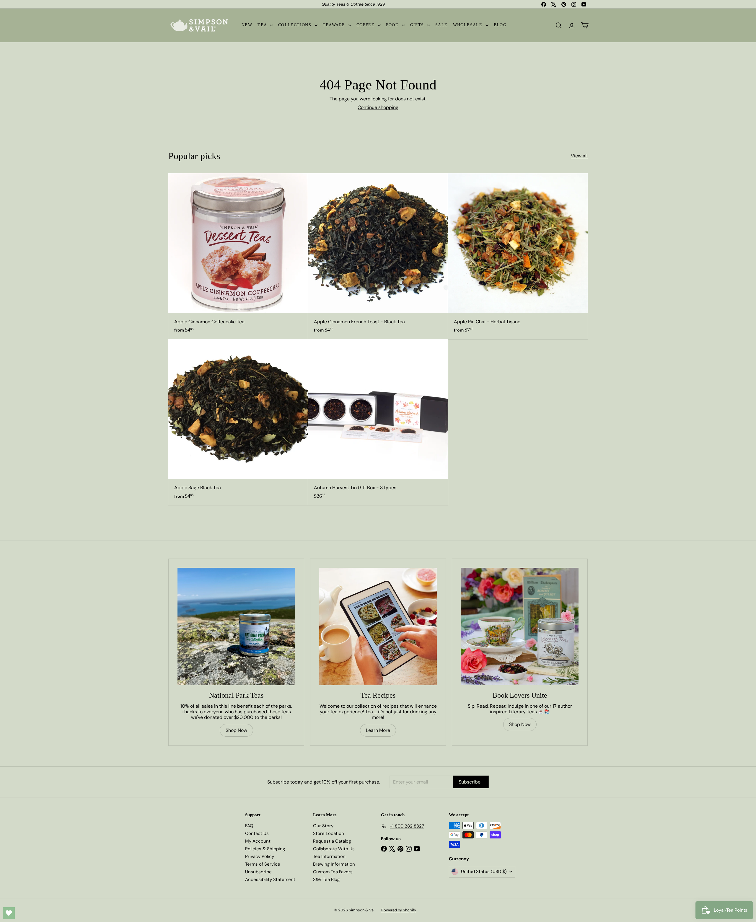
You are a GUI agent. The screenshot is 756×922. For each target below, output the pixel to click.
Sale (441, 25)
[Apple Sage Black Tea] (238, 422)
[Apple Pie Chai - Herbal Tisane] (518, 256)
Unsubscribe (258, 872)
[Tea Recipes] (378, 626)
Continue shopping (378, 107)
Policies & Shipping (265, 849)
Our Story (323, 826)
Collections (295, 25)
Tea (263, 25)
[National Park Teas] (236, 626)
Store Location (328, 833)
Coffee (366, 25)
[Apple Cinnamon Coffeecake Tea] (238, 256)
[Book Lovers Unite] (520, 626)
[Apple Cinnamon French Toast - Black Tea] (378, 256)
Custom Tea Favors (333, 872)
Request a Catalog (332, 841)
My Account (258, 841)
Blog (500, 25)
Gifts (418, 25)
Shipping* (342, 4)
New (247, 25)
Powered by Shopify (398, 910)
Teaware (335, 25)
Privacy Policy (259, 856)
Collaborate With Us (334, 849)
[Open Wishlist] (9, 913)
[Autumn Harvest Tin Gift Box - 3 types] (378, 422)
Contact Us (257, 833)
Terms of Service (262, 864)
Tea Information (329, 856)
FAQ (249, 826)
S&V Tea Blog (326, 879)
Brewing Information (334, 864)
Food (393, 25)
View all (579, 156)
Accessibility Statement (270, 879)
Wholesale (468, 25)
